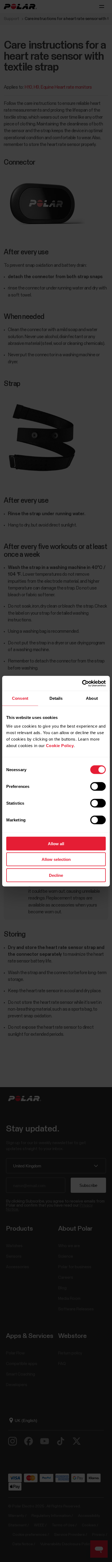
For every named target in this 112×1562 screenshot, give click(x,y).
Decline (56, 875)
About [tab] (92, 698)
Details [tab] (56, 698)
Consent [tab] (20, 698)
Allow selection (56, 859)
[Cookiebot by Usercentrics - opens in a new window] (82, 683)
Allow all (56, 843)
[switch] (98, 786)
